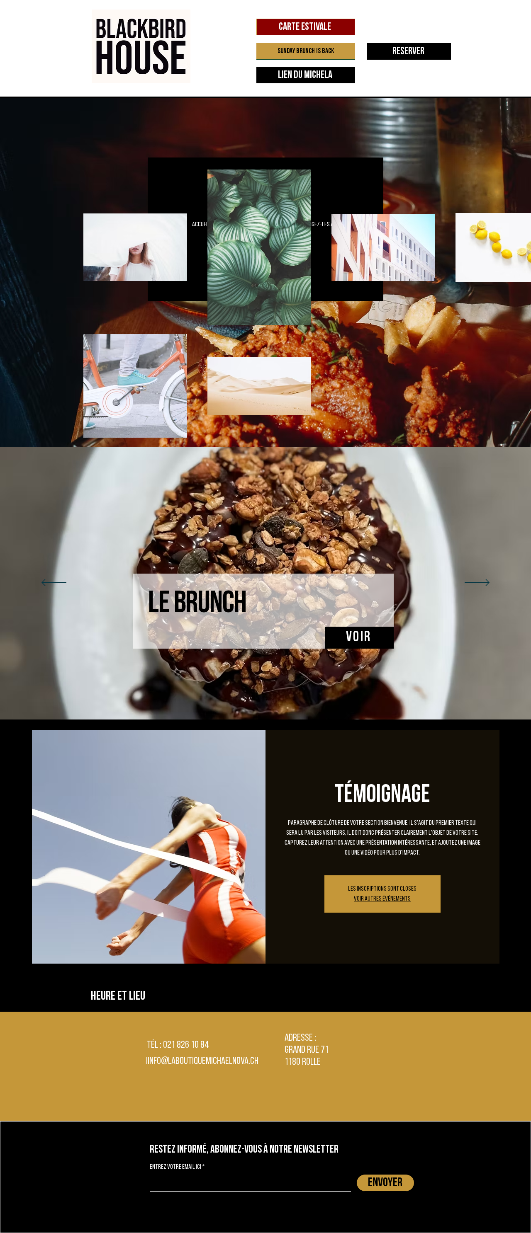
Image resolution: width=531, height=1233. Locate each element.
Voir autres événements (382, 899)
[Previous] (53, 583)
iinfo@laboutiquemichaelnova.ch (202, 1061)
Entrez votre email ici (175, 1167)
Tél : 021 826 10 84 (178, 1045)
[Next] (477, 583)
